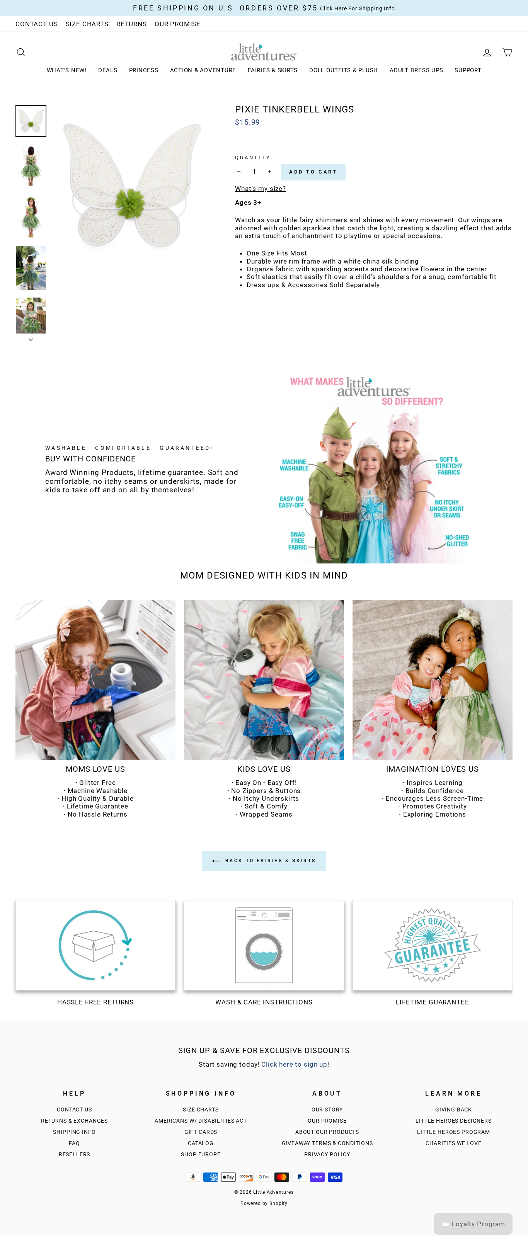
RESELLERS (74, 1154)
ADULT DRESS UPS (416, 70)
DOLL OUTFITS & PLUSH (343, 70)
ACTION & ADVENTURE (203, 70)
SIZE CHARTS (87, 24)
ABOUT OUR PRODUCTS (327, 1132)
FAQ (74, 1143)
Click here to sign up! (295, 1064)
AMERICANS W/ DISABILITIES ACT (201, 1121)
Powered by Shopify (264, 1203)
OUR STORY (327, 1109)
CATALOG (201, 1143)
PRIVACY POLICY (327, 1154)
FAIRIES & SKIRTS (273, 70)
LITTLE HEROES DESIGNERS (454, 1121)
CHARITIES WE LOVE (453, 1143)
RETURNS (131, 24)
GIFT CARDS (201, 1132)
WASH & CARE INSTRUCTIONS (263, 1002)
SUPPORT (468, 70)
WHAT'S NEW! (67, 70)
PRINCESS (143, 70)
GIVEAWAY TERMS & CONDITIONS (327, 1143)
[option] (130, 186)
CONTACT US (36, 24)
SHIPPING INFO (74, 1132)
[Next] (30, 337)
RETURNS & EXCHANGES (74, 1121)
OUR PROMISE (178, 24)
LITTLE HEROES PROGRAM (453, 1132)
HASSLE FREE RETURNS (95, 1002)
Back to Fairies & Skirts (269, 860)
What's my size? (260, 188)
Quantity (253, 157)
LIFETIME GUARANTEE (432, 1002)
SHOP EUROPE (200, 1154)
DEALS (108, 70)
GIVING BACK (453, 1109)
